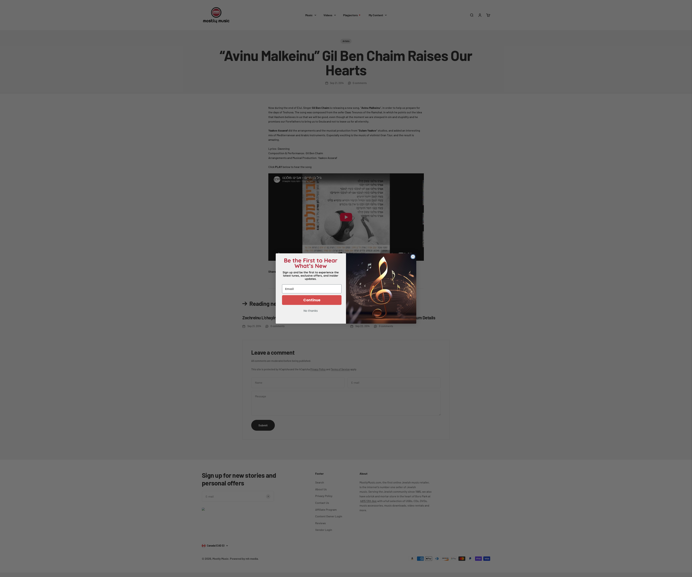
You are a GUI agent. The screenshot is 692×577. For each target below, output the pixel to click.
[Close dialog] (413, 257)
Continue (311, 300)
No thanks (310, 311)
